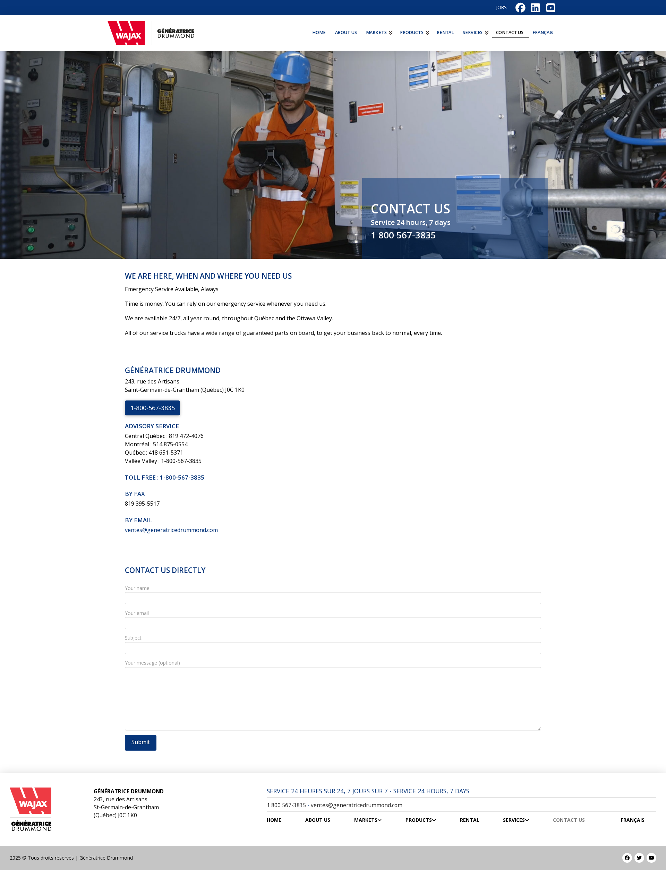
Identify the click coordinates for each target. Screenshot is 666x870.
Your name (137, 588)
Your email (137, 613)
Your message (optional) (152, 662)
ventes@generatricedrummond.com (171, 530)
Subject (133, 637)
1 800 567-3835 (403, 235)
